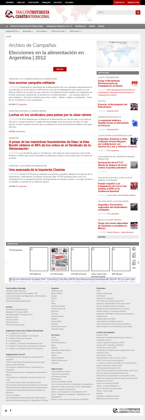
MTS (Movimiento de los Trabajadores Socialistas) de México (26, 373)
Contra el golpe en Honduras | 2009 (110, 343)
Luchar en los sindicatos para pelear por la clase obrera (50, 115)
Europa (54, 296)
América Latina (57, 291)
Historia (54, 348)
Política (54, 355)
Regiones (27, 31)
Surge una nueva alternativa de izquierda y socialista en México (113, 226)
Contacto (119, 2)
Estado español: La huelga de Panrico (111, 311)
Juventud (54, 363)
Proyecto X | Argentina (105, 299)
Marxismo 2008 (12, 317)
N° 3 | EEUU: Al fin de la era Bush (19, 338)
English (21, 2)
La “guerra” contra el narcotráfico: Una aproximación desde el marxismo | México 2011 (117, 364)
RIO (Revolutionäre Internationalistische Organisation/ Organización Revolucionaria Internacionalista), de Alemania (26, 390)
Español (10, 2)
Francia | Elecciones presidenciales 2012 (112, 373)
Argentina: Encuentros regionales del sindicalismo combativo (112, 207)
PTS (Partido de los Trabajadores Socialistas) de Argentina (24, 358)
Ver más (101, 237)
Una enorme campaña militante (32, 83)
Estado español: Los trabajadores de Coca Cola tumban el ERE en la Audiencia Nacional (112, 187)
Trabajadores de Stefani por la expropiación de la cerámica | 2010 (116, 351)
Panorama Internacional (15, 325)
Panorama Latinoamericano (16, 310)
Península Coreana (58, 327)
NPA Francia (56, 379)
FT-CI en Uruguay (13, 395)
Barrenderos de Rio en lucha (108, 399)
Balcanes (54, 311)
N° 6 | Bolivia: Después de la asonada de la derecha (26, 346)
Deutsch (58, 2)
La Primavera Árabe (59, 377)
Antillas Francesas (58, 309)
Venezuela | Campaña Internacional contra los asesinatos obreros (114, 339)
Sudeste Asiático (57, 329)
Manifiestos (12, 31)
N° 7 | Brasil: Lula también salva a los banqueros (24, 349)
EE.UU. (54, 299)
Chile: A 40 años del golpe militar (109, 388)
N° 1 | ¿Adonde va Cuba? (16, 333)
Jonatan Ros (20, 132)
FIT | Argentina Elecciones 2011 (109, 368)
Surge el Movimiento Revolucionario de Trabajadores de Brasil (110, 83)
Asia (53, 301)
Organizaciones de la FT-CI (59, 26)
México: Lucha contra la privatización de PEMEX (70, 399)
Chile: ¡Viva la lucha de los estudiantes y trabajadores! (72, 384)
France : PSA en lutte (105, 391)
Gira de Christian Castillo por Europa (111, 306)
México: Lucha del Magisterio (108, 386)
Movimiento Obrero (58, 343)
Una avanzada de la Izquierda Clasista (37, 170)
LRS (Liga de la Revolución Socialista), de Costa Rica (26, 385)
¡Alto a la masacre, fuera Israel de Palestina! (113, 324)
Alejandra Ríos (113, 111)
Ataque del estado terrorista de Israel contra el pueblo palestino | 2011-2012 (117, 379)
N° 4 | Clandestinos (13, 341)
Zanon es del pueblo (104, 293)
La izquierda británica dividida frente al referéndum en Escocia (113, 123)
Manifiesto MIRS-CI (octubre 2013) (19, 315)
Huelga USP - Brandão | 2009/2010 (110, 345)
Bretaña (100, 394)
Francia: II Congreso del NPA (108, 383)
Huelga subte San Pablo (106, 319)
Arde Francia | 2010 (104, 355)
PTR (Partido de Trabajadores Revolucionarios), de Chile (25, 378)
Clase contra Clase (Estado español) (121, 195)
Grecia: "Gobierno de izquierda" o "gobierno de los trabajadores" (70, 395)
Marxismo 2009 (12, 320)
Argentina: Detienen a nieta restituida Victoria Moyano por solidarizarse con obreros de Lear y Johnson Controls (117, 143)
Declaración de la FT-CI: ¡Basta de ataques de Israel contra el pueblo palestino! (112, 165)
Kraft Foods (101, 296)
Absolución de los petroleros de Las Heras (113, 309)
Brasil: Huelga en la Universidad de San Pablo (114, 327)
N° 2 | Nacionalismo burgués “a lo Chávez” (22, 336)
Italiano (69, 2)
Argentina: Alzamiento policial (108, 396)
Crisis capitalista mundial (61, 371)
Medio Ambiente (57, 358)
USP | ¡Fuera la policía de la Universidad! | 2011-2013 (117, 371)
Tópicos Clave (58, 31)
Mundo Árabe (56, 321)
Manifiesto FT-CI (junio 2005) (17, 312)
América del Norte (58, 306)
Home (8, 36)
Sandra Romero (113, 232)
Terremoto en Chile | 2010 (107, 348)
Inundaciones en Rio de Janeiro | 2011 (111, 358)
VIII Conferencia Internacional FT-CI (110, 301)
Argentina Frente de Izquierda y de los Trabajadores (71, 387)
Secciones (41, 31)
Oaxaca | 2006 (102, 335)
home (7, 26)
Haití (98, 291)
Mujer (53, 345)
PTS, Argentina (21, 104)
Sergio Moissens (127, 232)
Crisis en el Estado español (61, 382)
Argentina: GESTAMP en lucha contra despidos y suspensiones (115, 315)
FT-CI (72, 14)
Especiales (74, 31)
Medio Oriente (56, 293)
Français (46, 2)
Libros (92, 26)
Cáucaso (54, 314)
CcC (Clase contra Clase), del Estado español (23, 383)
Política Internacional (59, 360)
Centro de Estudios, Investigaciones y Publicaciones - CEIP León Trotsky (26, 297)
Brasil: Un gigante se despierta (63, 389)
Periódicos (80, 26)
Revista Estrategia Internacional (26, 26)
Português (33, 2)
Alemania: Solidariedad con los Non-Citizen (113, 304)
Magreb (54, 319)
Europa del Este (57, 316)
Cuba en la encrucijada (60, 374)
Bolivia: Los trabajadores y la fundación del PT (69, 392)
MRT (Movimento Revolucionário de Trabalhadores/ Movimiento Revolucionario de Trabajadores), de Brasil (116, 92)
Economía (55, 340)
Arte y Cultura (56, 353)
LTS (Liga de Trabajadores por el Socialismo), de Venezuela (25, 368)
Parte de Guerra (12, 322)
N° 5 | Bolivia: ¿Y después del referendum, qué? (24, 343)
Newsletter (133, 2)
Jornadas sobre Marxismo (16, 291)
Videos (101, 26)
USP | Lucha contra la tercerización (110, 360)
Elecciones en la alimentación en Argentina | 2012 (116, 376)
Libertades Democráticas (61, 350)
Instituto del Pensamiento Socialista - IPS (21, 293)
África (53, 304)
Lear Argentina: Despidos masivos (110, 321)
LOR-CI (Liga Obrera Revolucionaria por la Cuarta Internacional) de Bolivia (25, 363)
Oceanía (54, 324)
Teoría (53, 338)
